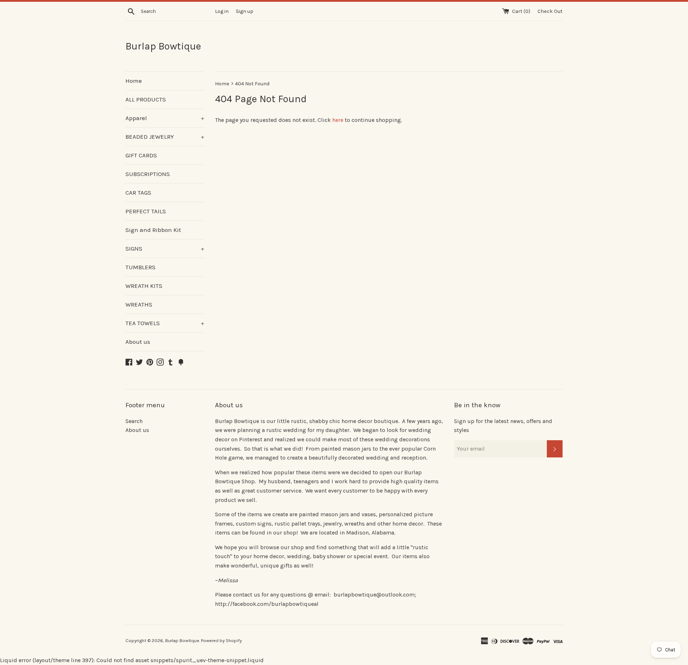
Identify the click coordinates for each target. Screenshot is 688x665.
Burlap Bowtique (163, 46)
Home (133, 80)
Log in (222, 11)
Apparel (164, 118)
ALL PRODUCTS (145, 99)
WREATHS (138, 304)
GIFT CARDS (141, 155)
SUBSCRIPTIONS (147, 173)
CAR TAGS (138, 192)
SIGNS (164, 248)
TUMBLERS (140, 267)
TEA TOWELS (164, 323)
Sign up (244, 11)
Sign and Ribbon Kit (153, 229)
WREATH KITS (143, 285)
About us (137, 341)
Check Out (550, 11)
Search (134, 421)
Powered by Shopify (221, 640)
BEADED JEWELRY (164, 136)
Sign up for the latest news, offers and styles (503, 426)
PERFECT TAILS (145, 211)
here (337, 120)
